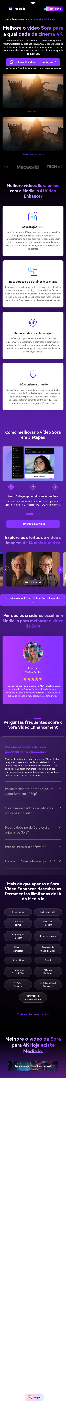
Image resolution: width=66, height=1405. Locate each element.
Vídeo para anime (18, 934)
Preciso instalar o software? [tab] (25, 857)
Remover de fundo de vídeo (48, 960)
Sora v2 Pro (18, 971)
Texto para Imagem (48, 934)
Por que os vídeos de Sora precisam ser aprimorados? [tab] (26, 760)
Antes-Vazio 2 (33, 111)
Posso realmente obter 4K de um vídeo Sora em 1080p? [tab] (29, 802)
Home (5, 19)
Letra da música (48, 947)
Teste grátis (54, 9)
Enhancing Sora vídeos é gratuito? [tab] (30, 872)
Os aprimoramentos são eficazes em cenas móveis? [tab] (29, 821)
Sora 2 (48, 971)
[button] (26, 524)
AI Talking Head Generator (48, 995)
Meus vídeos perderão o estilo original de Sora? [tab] (27, 840)
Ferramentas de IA (21, 19)
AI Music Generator (18, 960)
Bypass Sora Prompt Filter (18, 982)
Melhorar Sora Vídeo (33, 534)
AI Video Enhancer (18, 995)
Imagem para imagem (18, 947)
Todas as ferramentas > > (33, 1024)
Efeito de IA (18, 922)
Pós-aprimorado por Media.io (33, 154)
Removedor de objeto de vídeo (33, 1008)
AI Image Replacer (47, 982)
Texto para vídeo (48, 922)
